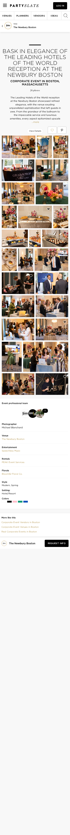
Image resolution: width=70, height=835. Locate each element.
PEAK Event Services (13, 462)
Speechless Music (11, 450)
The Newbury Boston (24, 27)
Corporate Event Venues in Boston (20, 527)
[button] (13, 439)
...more (35, 122)
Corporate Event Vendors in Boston (20, 522)
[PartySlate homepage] (24, 5)
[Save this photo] (32, 139)
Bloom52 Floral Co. (12, 474)
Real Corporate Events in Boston (19, 531)
